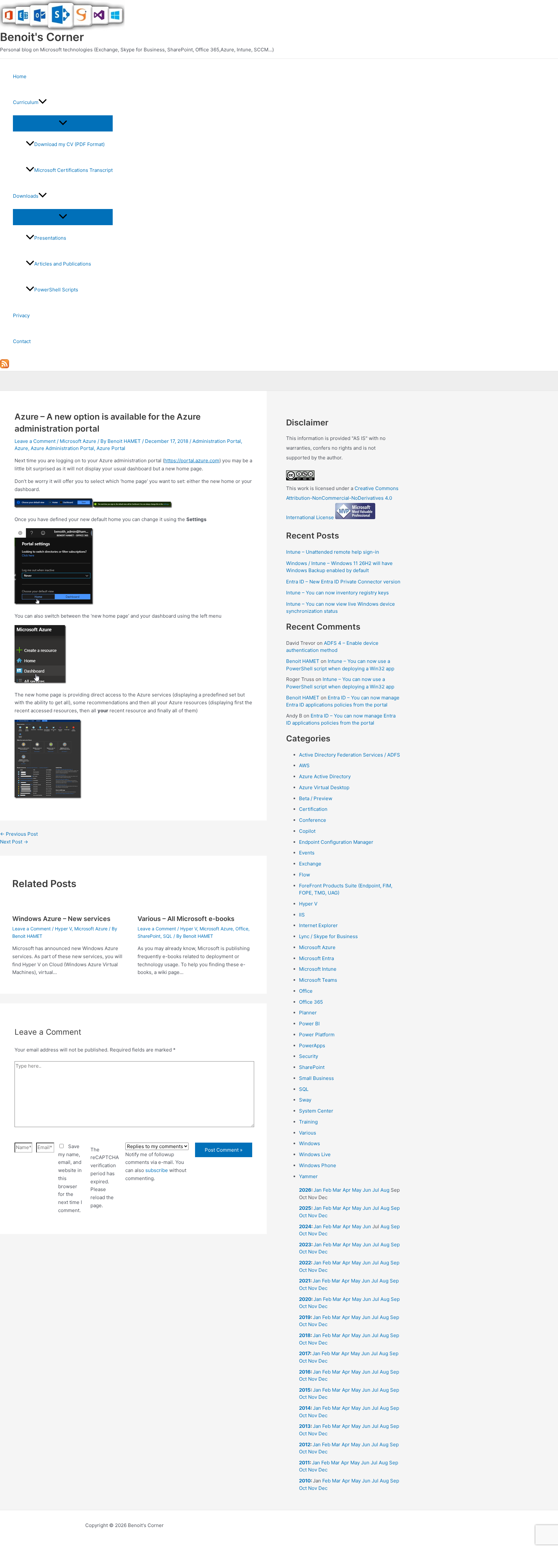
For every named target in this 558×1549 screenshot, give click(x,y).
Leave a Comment (35, 441)
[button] (42, 102)
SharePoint (149, 936)
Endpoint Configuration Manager (336, 842)
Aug (384, 1190)
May (356, 1190)
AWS (304, 765)
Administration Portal (216, 441)
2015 (305, 1390)
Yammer (308, 1176)
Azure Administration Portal (62, 448)
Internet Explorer (318, 925)
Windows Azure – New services (61, 919)
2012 (304, 1444)
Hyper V (63, 928)
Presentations (50, 238)
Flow (304, 875)
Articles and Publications (62, 264)
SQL (167, 936)
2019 (305, 1317)
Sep (395, 1208)
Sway (305, 1100)
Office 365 (311, 1002)
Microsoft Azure (78, 441)
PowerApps (312, 1045)
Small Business (316, 1078)
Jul (375, 1190)
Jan (318, 1190)
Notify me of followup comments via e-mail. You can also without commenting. (155, 1166)
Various (307, 1133)
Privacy (21, 315)
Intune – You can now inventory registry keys (337, 593)
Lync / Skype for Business (328, 936)
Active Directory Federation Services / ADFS (349, 755)
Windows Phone (317, 1165)
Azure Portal (111, 448)
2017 (304, 1353)
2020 (305, 1299)
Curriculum (25, 102)
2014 (305, 1408)
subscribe (156, 1170)
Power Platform (317, 1034)
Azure (21, 448)
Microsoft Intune (317, 969)
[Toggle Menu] (63, 123)
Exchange (310, 864)
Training (308, 1122)
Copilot (307, 831)
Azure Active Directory (325, 776)
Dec (322, 1215)
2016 (305, 1372)
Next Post (14, 842)
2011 (304, 1463)
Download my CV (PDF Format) (69, 144)
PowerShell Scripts (56, 290)
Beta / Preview (315, 798)
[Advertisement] (133, 1317)
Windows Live (315, 1154)
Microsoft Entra (316, 958)
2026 (305, 1190)
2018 (305, 1335)
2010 (305, 1481)
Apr (347, 1190)
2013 (305, 1426)
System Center (316, 1111)
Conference (312, 820)
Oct (303, 1215)
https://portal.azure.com (191, 460)
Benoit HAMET (302, 661)
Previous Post (19, 834)
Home (19, 76)
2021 (304, 1281)
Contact (22, 341)
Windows (309, 1143)
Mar (337, 1190)
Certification (313, 809)
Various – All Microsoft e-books (186, 919)
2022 (305, 1263)
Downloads (25, 196)
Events (307, 853)
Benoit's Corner (42, 37)
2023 (305, 1244)
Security (308, 1056)
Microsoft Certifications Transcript (73, 170)
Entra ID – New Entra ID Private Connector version (343, 582)
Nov (312, 1215)
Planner (308, 1013)
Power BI (309, 1023)
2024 (305, 1226)
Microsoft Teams (318, 980)
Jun (367, 1190)
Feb (327, 1190)
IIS (302, 915)
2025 (305, 1208)
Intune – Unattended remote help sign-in (332, 552)
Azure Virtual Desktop (324, 787)
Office (241, 928)
